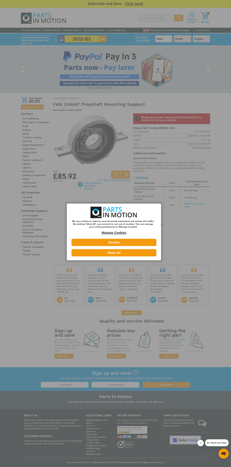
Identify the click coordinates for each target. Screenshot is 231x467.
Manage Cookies (114, 232)
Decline (114, 242)
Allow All (114, 252)
